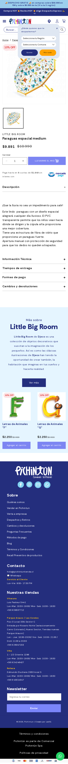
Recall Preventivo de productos (24, 555)
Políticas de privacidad (34, 752)
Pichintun (29, 722)
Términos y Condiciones (20, 549)
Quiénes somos (16, 502)
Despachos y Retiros (18, 520)
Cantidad (6, 155)
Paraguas (16, 40)
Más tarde (48, 53)
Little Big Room (13, 134)
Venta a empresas (17, 514)
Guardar (30, 53)
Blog (9, 543)
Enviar (34, 708)
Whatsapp (15, 575)
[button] (64, 22)
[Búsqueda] (62, 30)
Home (5, 40)
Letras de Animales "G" (50, 426)
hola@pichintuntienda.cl (20, 571)
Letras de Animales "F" (15, 426)
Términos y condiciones (34, 733)
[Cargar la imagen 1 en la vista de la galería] (13, 118)
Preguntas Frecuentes (19, 531)
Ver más (34, 382)
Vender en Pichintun (18, 508)
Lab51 (48, 722)
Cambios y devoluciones (21, 525)
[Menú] (5, 21)
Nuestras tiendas (23, 592)
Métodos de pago (17, 537)
